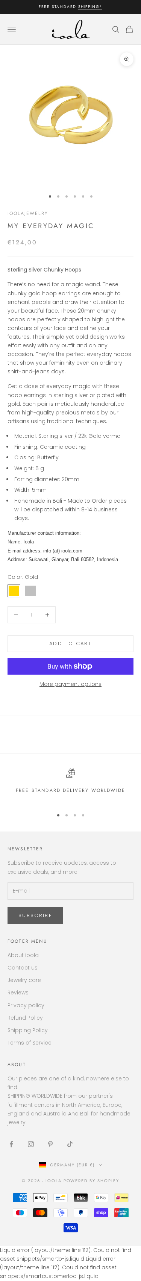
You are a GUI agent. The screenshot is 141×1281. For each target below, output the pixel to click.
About (17, 1064)
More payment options (70, 684)
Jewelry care (24, 980)
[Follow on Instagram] (31, 1144)
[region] (70, 785)
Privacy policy (26, 1005)
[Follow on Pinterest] (50, 1144)
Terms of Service (30, 1042)
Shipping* (90, 6)
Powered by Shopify (92, 1181)
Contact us (23, 967)
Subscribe (35, 915)
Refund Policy (25, 1018)
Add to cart (70, 643)
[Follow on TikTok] (70, 1144)
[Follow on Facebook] (11, 1144)
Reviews (18, 992)
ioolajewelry (28, 213)
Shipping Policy (28, 1030)
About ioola (23, 955)
